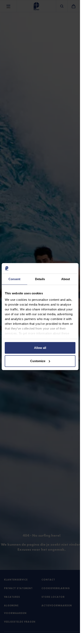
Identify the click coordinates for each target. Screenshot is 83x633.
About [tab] (65, 279)
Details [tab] (40, 279)
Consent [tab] (14, 279)
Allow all (40, 347)
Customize (37, 361)
